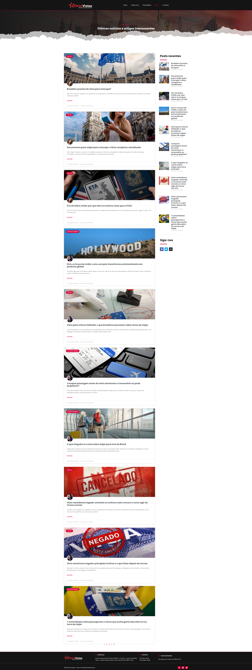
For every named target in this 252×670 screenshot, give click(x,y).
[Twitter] (166, 249)
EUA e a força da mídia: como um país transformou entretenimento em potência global (105, 265)
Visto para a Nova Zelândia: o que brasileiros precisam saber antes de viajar (107, 325)
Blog (156, 5)
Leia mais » (70, 100)
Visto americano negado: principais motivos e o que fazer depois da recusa (107, 563)
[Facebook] (162, 249)
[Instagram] (171, 249)
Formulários (147, 5)
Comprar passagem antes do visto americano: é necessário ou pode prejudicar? (103, 384)
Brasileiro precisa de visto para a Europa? (89, 89)
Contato (165, 5)
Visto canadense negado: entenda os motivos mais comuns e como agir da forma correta (107, 503)
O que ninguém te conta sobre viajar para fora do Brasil (96, 444)
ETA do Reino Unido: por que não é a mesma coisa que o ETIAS (99, 205)
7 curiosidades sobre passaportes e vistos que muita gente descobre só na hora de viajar (107, 623)
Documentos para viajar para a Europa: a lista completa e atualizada (104, 147)
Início (125, 5)
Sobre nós (135, 5)
